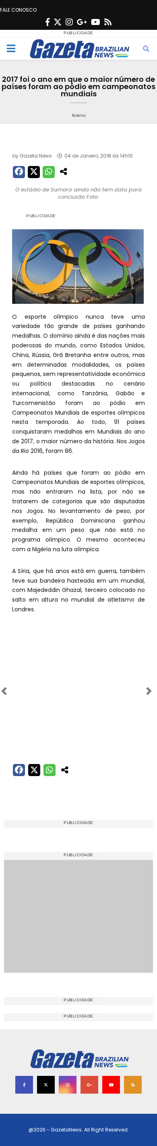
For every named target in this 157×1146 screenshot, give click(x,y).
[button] (21, 691)
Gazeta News (36, 155)
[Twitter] (58, 22)
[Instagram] (69, 22)
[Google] (82, 22)
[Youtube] (95, 22)
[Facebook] (47, 22)
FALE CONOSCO (18, 9)
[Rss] (108, 22)
